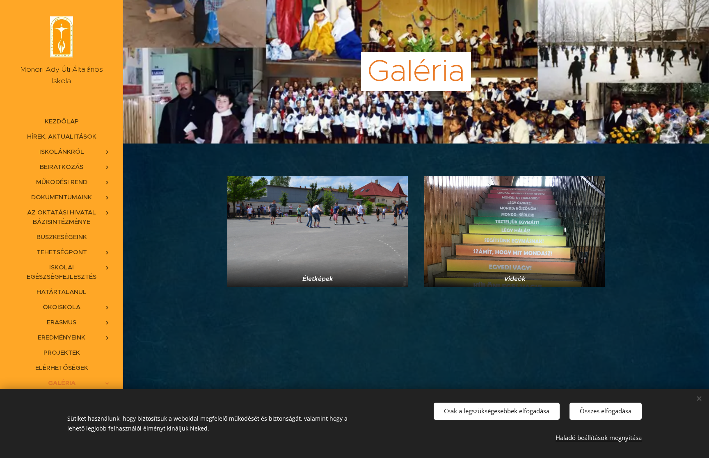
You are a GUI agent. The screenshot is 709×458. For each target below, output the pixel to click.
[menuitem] (61, 121)
